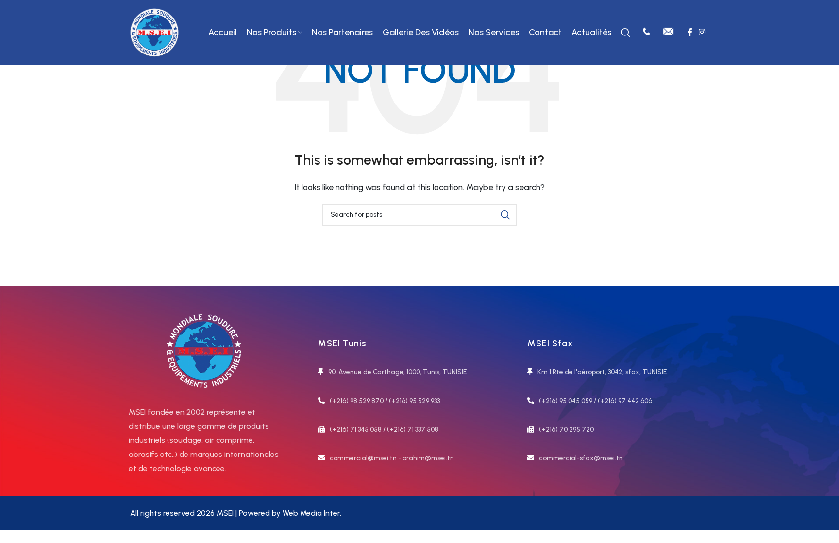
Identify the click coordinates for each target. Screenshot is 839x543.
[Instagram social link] (702, 32)
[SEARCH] (505, 215)
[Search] (626, 32)
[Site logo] (154, 31)
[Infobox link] (646, 32)
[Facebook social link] (689, 32)
